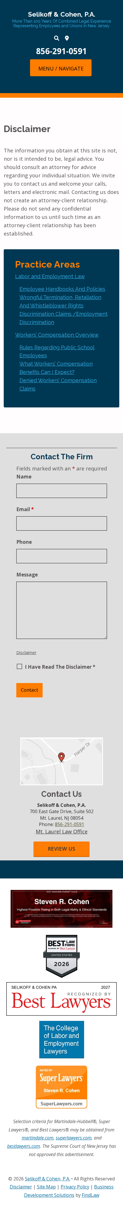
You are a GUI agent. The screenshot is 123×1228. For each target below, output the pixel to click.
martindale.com (37, 1138)
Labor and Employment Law (50, 276)
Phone (24, 542)
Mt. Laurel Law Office (62, 831)
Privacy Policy (75, 1187)
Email (25, 509)
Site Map (46, 1187)
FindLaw (90, 1195)
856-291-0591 (61, 51)
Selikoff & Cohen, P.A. (61, 14)
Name (23, 476)
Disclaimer (26, 652)
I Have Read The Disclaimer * (60, 667)
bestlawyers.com (23, 1146)
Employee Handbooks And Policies (62, 289)
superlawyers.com (74, 1138)
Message (27, 574)
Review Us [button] (61, 848)
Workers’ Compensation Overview (57, 335)
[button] (61, 68)
